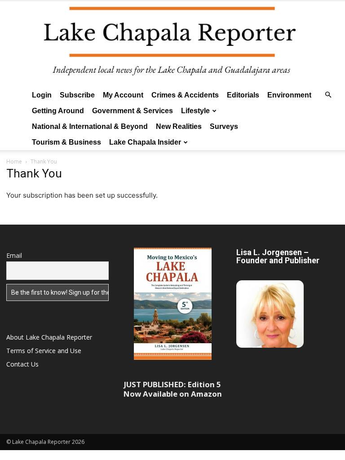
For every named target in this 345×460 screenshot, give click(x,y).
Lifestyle (195, 111)
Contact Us (22, 364)
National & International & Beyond (90, 126)
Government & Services (132, 111)
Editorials (243, 95)
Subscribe (77, 95)
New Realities (179, 126)
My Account (123, 95)
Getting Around (58, 111)
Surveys (224, 126)
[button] (328, 95)
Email (14, 255)
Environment (289, 95)
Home (14, 161)
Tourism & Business (66, 142)
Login (42, 95)
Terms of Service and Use (43, 350)
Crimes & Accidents (185, 95)
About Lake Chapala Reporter (49, 337)
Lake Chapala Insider (145, 142)
